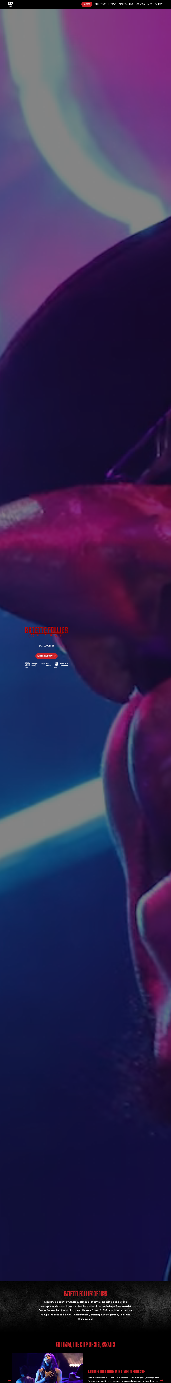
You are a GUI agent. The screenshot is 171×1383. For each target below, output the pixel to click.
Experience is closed (46, 656)
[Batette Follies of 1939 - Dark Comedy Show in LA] (10, 4)
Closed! (86, 4)
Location (140, 4)
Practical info (126, 4)
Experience (100, 4)
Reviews (112, 4)
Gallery (158, 4)
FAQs (149, 4)
